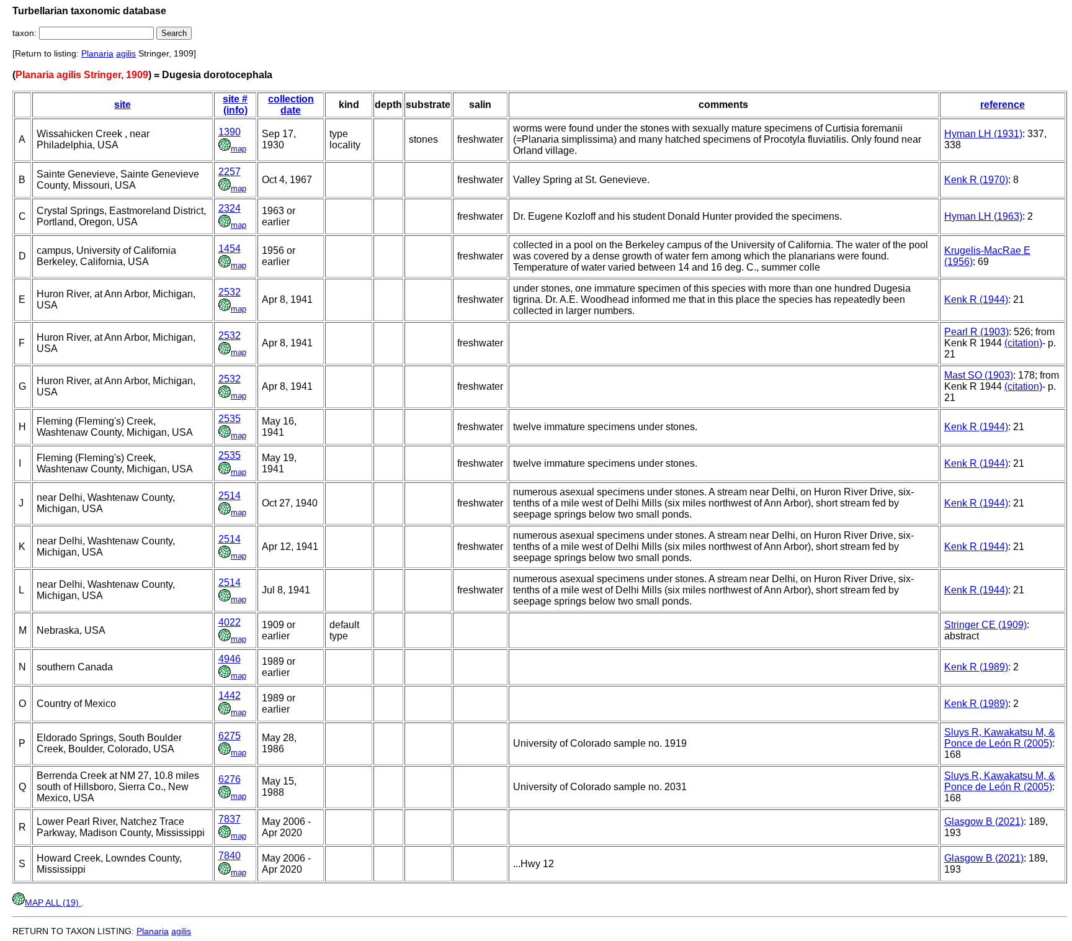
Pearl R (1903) (976, 331)
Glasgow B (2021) (984, 821)
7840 (229, 855)
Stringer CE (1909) (985, 624)
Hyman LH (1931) (983, 133)
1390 (229, 132)
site (122, 104)
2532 (229, 292)
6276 (229, 779)
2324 (229, 208)
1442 (229, 695)
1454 (229, 248)
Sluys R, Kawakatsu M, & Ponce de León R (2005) (999, 738)
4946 (229, 659)
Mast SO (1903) (978, 375)
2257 (229, 171)
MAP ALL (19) (53, 902)
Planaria (97, 53)
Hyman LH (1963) (983, 216)
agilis (126, 53)
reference (1002, 104)
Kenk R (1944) (976, 299)
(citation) (1023, 343)
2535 (229, 418)
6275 (229, 736)
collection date (291, 104)
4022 (229, 622)
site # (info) (235, 104)
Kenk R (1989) (976, 667)
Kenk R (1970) (976, 179)
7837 (229, 819)
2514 (229, 495)
